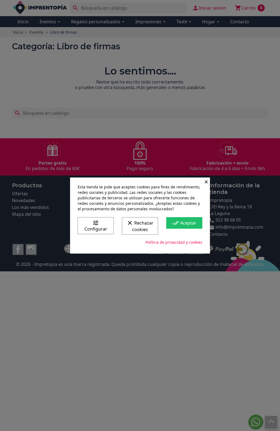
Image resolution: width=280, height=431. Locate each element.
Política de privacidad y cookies (173, 242)
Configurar (95, 226)
